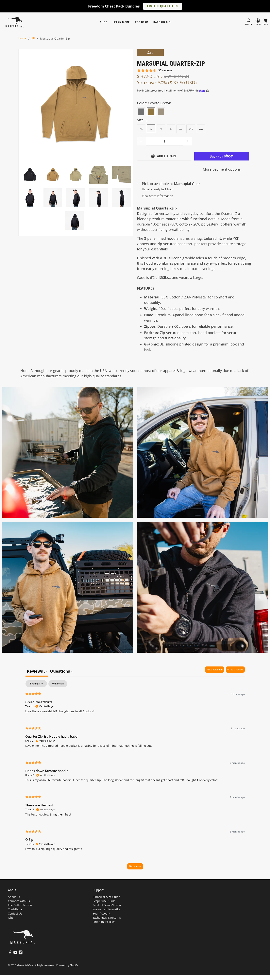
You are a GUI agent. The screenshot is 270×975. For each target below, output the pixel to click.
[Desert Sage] (161, 112)
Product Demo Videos (107, 905)
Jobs (10, 917)
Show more (135, 866)
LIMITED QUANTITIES (162, 6)
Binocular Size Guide (106, 897)
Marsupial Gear (25, 965)
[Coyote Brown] (151, 112)
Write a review (235, 669)
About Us (14, 897)
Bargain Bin (162, 22)
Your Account (101, 913)
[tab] (61, 671)
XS (141, 128)
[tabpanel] (135, 776)
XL (180, 128)
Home (22, 38)
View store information (157, 196)
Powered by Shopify (67, 965)
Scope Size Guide (104, 901)
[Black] (141, 112)
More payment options (222, 169)
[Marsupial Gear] (15, 22)
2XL (191, 128)
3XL (201, 128)
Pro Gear (141, 22)
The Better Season (20, 905)
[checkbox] (57, 683)
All (33, 38)
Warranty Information (107, 909)
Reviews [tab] (37, 671)
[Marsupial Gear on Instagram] (20, 953)
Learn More (121, 22)
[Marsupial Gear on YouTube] (15, 953)
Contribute (15, 909)
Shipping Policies (104, 922)
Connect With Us (19, 901)
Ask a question (215, 669)
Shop (103, 22)
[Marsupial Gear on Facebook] (10, 953)
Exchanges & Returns (107, 917)
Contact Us (15, 913)
